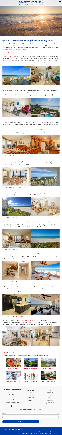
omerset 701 (6, 122)
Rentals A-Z (31, 400)
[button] (60, 3)
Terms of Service (52, 433)
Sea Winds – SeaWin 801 (12, 218)
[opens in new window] (12, 406)
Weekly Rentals (50, 402)
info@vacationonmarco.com (12, 402)
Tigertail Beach (33, 161)
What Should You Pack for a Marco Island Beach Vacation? (20, 368)
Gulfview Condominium (11, 87)
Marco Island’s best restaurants (21, 258)
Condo (50, 394)
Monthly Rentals (50, 404)
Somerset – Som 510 (10, 281)
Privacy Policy (18, 429)
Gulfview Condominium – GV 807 (10, 90)
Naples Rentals (50, 400)
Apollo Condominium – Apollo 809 (10, 56)
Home (31, 392)
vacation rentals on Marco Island (24, 44)
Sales (31, 394)
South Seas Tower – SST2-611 (14, 188)
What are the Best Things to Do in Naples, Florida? (35, 368)
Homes (50, 395)
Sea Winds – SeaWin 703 (12, 317)
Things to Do (31, 397)
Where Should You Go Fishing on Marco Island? (17, 381)
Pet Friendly (50, 392)
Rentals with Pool (50, 399)
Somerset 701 (8, 119)
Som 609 (14, 253)
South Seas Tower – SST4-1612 (15, 156)
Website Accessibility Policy (10, 429)
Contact (31, 399)
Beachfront (50, 397)
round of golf (24, 94)
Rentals (31, 395)
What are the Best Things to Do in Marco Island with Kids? (37, 381)
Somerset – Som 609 (10, 250)
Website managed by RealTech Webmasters (49, 431)
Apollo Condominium (10, 53)
